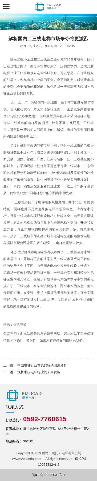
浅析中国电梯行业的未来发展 (38, 372)
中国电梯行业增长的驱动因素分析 (42, 365)
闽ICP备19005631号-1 (48, 475)
